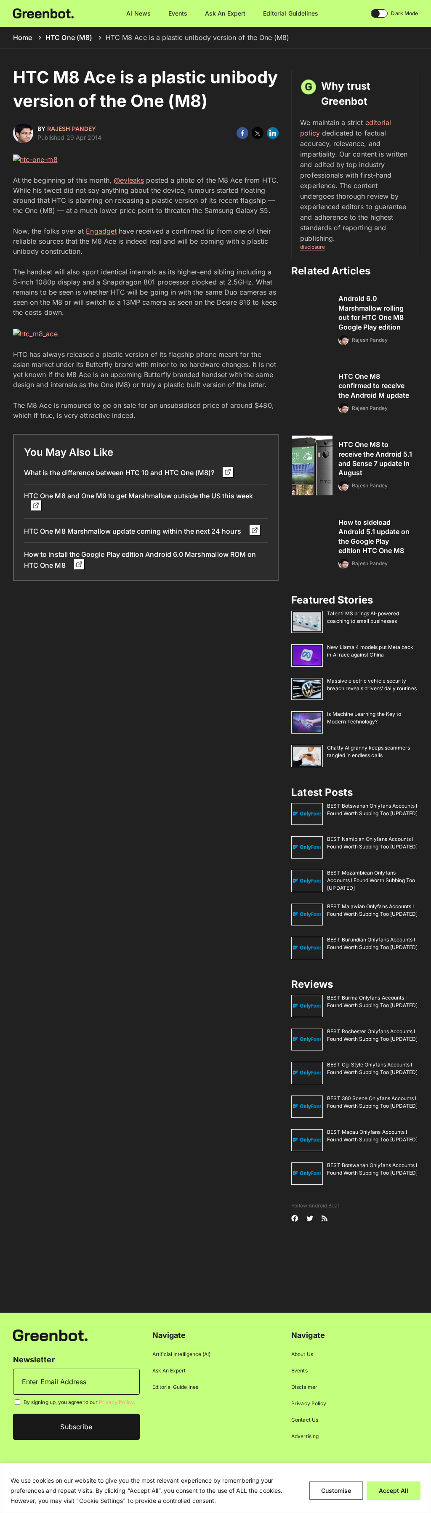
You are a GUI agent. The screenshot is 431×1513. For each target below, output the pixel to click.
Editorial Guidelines (290, 13)
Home (22, 37)
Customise (336, 1490)
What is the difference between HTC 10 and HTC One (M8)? (120, 472)
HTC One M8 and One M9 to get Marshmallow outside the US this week (138, 496)
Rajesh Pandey (71, 128)
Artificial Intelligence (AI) (181, 1354)
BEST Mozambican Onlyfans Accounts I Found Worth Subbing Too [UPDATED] (371, 880)
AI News (138, 13)
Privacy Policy (116, 1402)
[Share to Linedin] (273, 133)
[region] (215, 1488)
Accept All (393, 1490)
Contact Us (304, 1420)
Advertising (305, 1436)
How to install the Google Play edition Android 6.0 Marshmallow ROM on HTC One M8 (140, 559)
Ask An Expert (225, 13)
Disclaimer (304, 1387)
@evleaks (129, 180)
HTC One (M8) (68, 37)
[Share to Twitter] (257, 133)
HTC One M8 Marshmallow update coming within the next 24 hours (133, 531)
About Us (302, 1354)
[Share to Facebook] (242, 133)
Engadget (101, 231)
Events (177, 13)
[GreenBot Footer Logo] (50, 1335)
